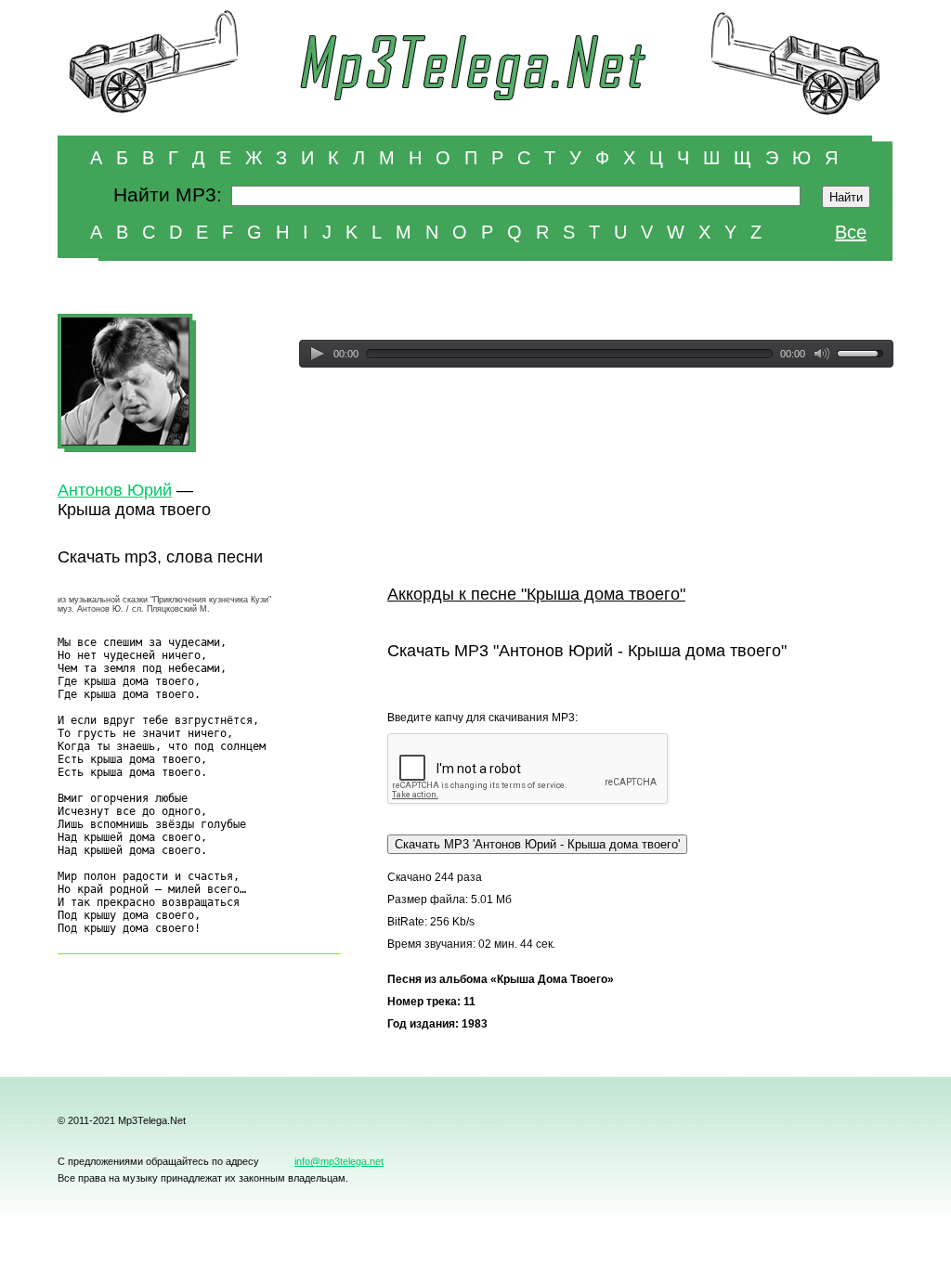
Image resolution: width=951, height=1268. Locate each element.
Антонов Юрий (115, 490)
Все (850, 232)
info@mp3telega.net (339, 1161)
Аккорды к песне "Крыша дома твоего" (536, 594)
